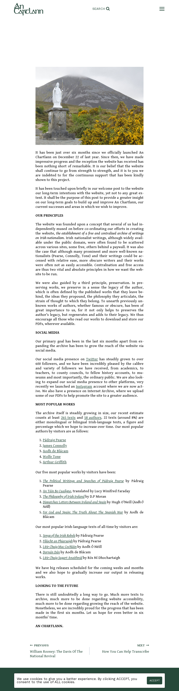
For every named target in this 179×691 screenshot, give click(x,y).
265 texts (68, 418)
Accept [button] (154, 680)
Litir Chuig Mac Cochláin (60, 547)
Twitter (92, 359)
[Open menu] (161, 9)
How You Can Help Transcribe (125, 649)
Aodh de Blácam (55, 451)
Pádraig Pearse (54, 440)
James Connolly (55, 446)
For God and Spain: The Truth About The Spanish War (83, 512)
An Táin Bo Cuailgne (57, 491)
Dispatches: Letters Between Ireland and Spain (74, 502)
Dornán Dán (51, 552)
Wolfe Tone (52, 457)
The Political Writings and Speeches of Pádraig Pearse (83, 481)
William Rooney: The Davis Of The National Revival (56, 651)
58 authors (93, 418)
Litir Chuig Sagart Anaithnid (62, 558)
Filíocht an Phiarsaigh (58, 541)
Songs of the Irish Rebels (59, 536)
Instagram (84, 386)
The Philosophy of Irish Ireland (64, 496)
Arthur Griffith (55, 462)
